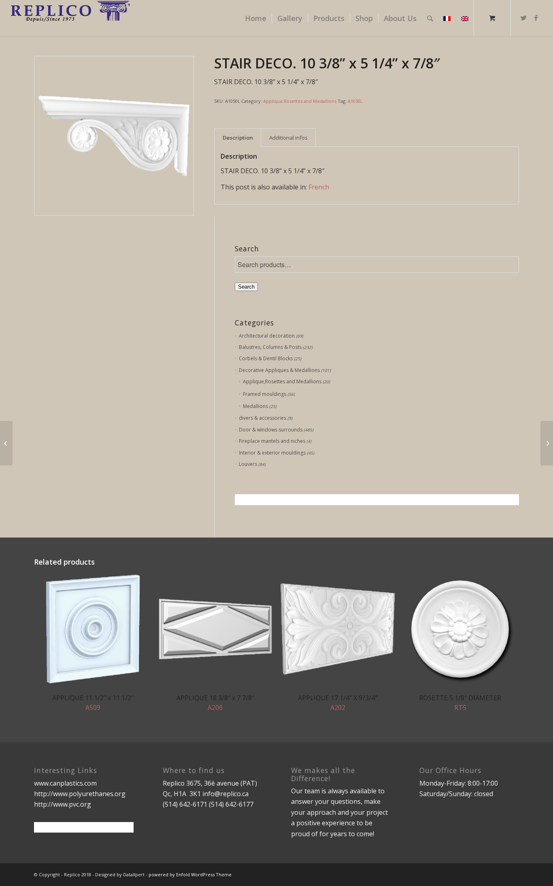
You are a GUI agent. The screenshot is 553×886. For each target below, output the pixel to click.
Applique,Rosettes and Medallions (299, 101)
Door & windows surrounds (270, 429)
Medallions (255, 406)
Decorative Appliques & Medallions (279, 370)
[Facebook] (536, 18)
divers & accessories (262, 417)
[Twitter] (524, 18)
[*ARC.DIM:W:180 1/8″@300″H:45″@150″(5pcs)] (6, 443)
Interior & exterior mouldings (272, 452)
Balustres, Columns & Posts (270, 347)
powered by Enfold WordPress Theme (190, 874)
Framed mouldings (264, 394)
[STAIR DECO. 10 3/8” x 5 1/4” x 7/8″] (546, 443)
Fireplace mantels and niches (272, 441)
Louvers (248, 464)
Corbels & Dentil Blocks (266, 358)
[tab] (237, 137)
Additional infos (288, 137)
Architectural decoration (267, 335)
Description (238, 137)
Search (246, 287)
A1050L (355, 101)
